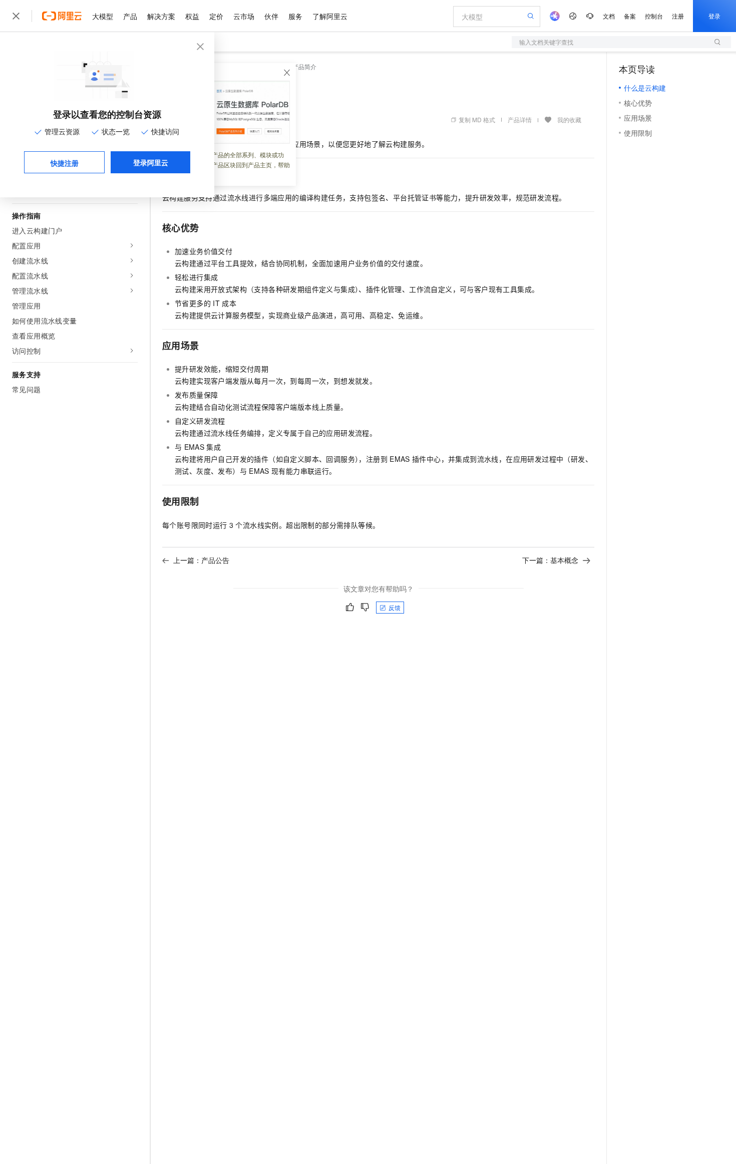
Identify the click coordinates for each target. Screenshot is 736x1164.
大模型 (102, 16)
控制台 (654, 16)
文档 (609, 16)
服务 (295, 16)
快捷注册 (65, 163)
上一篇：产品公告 (201, 560)
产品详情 (520, 119)
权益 (192, 16)
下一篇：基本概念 (550, 560)
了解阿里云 (329, 16)
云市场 (243, 16)
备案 (630, 16)
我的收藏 (569, 119)
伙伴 (271, 16)
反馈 (395, 607)
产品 (130, 16)
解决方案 (161, 16)
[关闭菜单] (16, 16)
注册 (678, 16)
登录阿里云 (150, 162)
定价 (216, 16)
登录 (714, 16)
